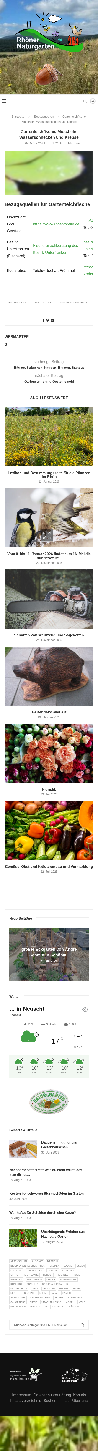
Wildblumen (18, 1306)
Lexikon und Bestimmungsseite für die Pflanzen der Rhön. (49, 475)
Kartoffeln (34, 1279)
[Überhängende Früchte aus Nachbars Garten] (23, 1238)
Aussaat (37, 1261)
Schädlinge (18, 1297)
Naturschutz (18, 1288)
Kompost (16, 1284)
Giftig (14, 1275)
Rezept (15, 1293)
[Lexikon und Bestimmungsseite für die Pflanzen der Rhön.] (49, 436)
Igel (77, 1275)
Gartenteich (43, 302)
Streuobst (75, 1297)
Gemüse (53, 1270)
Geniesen (68, 1270)
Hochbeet (63, 1275)
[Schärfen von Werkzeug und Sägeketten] (49, 599)
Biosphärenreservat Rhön (27, 1266)
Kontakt (79, 1395)
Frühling (16, 1270)
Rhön (42, 1293)
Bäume (68, 1266)
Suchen (50, 1400)
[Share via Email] (52, 320)
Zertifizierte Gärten (65, 1306)
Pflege (64, 1288)
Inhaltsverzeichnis (25, 1400)
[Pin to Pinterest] (47, 320)
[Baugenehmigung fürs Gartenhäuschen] (23, 1149)
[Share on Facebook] (43, 320)
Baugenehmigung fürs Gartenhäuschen (59, 1144)
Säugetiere (18, 1302)
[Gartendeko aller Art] (49, 676)
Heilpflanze (31, 1275)
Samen (66, 1293)
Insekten (16, 1279)
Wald (82, 1302)
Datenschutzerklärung (52, 1395)
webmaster (17, 337)
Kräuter (32, 1284)
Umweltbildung (51, 1302)
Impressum (21, 1395)
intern (67, 1401)
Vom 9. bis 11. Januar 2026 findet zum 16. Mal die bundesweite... (49, 556)
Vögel (70, 1302)
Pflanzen (49, 1288)
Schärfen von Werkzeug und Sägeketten (49, 635)
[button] (13, 954)
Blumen (54, 1266)
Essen (81, 1266)
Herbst (47, 1275)
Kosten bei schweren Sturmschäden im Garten (46, 1193)
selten (58, 1297)
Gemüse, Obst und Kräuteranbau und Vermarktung (49, 867)
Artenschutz (17, 302)
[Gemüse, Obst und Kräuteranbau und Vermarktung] (49, 830)
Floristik (49, 789)
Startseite (17, 116)
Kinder (50, 1279)
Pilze (76, 1288)
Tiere (33, 1302)
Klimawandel (68, 1279)
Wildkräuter (38, 1306)
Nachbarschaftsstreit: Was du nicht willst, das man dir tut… (45, 1172)
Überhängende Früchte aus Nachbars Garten (63, 1234)
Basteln (52, 1261)
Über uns (80, 1400)
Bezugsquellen (44, 116)
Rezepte (29, 1293)
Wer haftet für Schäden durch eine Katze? (42, 1212)
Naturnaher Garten (74, 302)
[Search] (85, 101)
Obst (35, 1288)
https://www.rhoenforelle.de (56, 224)
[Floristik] (49, 753)
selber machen (40, 1297)
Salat (54, 1293)
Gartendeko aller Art (49, 712)
